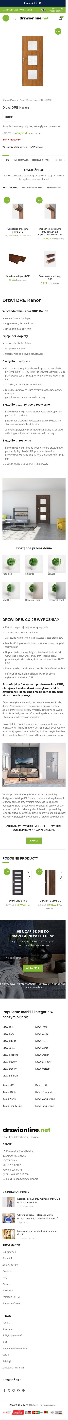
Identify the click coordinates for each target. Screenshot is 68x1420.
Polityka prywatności (12, 1335)
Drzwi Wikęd (42, 1034)
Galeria (5, 1355)
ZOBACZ (34, 841)
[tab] (5, 159)
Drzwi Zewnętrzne (44, 1106)
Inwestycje (7, 1291)
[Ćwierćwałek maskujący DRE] (50, 258)
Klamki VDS (8, 1085)
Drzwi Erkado (9, 1041)
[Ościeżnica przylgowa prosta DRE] (17, 211)
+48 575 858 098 (20, 1174)
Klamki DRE (41, 1085)
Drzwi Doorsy (9, 1069)
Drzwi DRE (46, 100)
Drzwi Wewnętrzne (28, 100)
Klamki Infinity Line (12, 1106)
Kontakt (6, 1323)
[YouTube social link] (18, 1390)
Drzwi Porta (8, 1034)
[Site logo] (34, 18)
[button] (29, 877)
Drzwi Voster (8, 1048)
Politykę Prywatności (26, 984)
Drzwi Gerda (41, 1048)
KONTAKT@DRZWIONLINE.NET (17, 10)
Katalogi (6, 1361)
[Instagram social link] (13, 1390)
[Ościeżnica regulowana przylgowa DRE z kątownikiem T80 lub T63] (50, 211)
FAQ (4, 1278)
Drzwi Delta (41, 1027)
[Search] (14, 18)
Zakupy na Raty (10, 1265)
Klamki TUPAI (9, 1092)
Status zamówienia (11, 1303)
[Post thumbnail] (8, 1202)
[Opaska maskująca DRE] (17, 258)
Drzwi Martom (42, 1069)
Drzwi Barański (10, 1076)
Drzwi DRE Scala (18, 900)
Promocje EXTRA (11, 1297)
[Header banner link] (33, 3)
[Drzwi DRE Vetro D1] (50, 882)
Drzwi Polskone (10, 1055)
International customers (14, 1348)
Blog (4, 1342)
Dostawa (7, 1271)
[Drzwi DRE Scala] (17, 882)
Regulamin (7, 1329)
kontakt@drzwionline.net (25, 1179)
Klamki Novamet (43, 1092)
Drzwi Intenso (9, 1062)
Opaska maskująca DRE (18, 276)
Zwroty (6, 1284)
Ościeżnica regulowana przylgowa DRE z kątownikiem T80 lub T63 (50, 232)
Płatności (7, 1258)
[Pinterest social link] (23, 1390)
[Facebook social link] (4, 1390)
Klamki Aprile (9, 1099)
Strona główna (9, 100)
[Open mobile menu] (6, 18)
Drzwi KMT (41, 1041)
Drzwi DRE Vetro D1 (50, 900)
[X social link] (8, 1390)
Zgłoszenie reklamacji (13, 1368)
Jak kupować (9, 1252)
